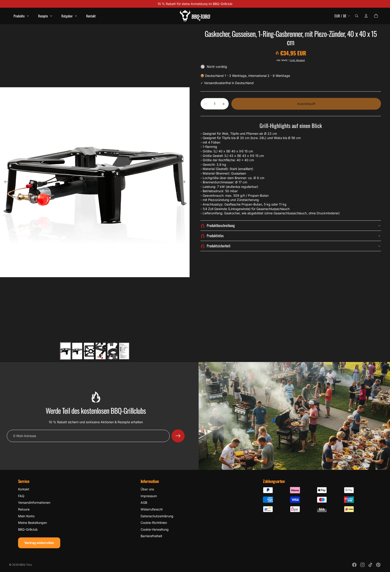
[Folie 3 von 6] (89, 351)
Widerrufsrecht (152, 509)
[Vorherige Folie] (5, 182)
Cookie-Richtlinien (154, 523)
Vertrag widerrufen (39, 543)
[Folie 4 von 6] (101, 351)
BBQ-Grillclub (28, 529)
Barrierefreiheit (151, 536)
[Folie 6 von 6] (124, 351)
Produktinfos (215, 235)
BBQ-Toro (25, 564)
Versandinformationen (34, 502)
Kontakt (23, 489)
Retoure (24, 509)
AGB (144, 502)
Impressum (149, 496)
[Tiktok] (370, 564)
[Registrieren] (178, 435)
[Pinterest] (378, 564)
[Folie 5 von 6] (112, 351)
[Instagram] (362, 564)
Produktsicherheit (218, 245)
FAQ (21, 496)
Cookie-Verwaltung (155, 529)
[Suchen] (357, 16)
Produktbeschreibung (221, 225)
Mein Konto (26, 516)
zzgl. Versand (297, 60)
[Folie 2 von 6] (77, 351)
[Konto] (366, 16)
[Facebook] (354, 564)
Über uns (147, 489)
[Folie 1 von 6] (65, 351)
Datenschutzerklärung (157, 516)
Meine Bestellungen (32, 523)
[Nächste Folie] (184, 182)
